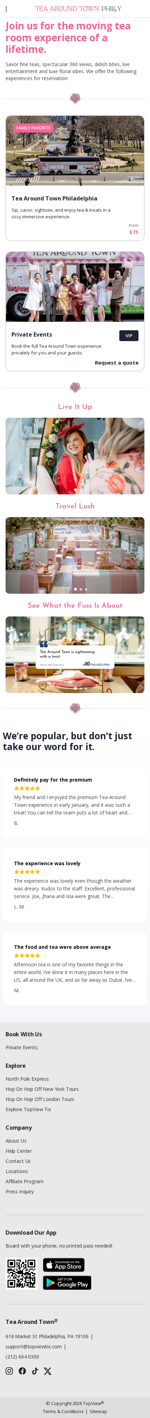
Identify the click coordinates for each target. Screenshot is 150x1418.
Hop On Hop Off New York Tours (42, 1089)
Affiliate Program (25, 1181)
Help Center (19, 1151)
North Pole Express (27, 1078)
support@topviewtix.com (34, 1346)
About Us (16, 1140)
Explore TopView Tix (28, 1109)
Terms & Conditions (63, 1411)
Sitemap (96, 1411)
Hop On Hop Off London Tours (40, 1099)
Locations (17, 1171)
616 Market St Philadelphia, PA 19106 (47, 1336)
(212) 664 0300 (22, 1356)
